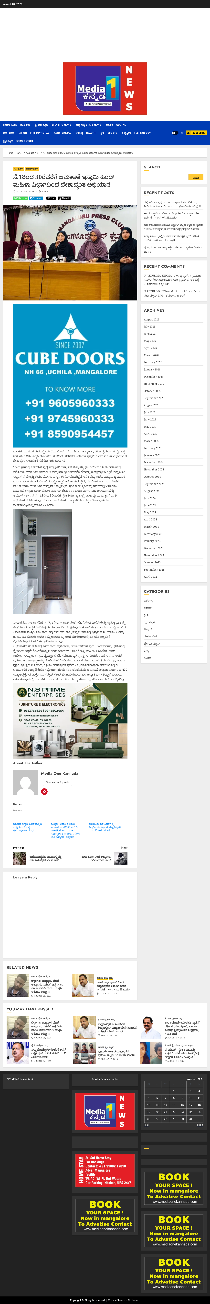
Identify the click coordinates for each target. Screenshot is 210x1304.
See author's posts (57, 782)
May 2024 (150, 512)
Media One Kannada (26, 191)
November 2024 (154, 469)
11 (199, 1098)
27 (157, 1119)
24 (190, 1112)
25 (199, 1112)
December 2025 (153, 376)
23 (182, 1112)
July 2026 (149, 326)
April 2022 (150, 576)
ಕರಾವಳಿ (34, 976)
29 (173, 1119)
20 (157, 1112)
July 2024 (149, 498)
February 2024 (153, 534)
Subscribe (198, 133)
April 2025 (150, 434)
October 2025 (152, 391)
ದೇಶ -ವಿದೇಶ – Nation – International (26, 133)
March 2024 (151, 526)
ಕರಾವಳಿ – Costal (116, 125)
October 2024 (152, 476)
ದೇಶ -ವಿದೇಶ (150, 636)
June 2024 (150, 505)
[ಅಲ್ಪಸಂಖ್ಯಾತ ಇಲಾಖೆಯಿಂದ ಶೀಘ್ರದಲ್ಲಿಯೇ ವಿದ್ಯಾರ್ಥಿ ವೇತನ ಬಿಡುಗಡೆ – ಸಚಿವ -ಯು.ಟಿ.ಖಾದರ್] (83, 985)
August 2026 (151, 319)
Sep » (200, 1125)
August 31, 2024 (50, 191)
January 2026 (152, 369)
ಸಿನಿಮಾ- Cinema (62, 133)
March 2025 (151, 441)
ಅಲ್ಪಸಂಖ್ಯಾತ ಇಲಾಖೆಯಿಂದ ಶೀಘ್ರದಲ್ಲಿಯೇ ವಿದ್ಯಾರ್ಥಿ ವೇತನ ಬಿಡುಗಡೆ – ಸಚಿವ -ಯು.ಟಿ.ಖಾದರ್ (113, 985)
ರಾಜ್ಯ (111, 978)
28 (165, 1119)
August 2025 (151, 405)
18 (199, 1105)
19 (148, 1112)
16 (182, 1105)
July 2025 (149, 412)
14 (165, 1105)
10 (190, 1098)
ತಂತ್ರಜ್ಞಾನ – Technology (136, 133)
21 (165, 1112)
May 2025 (150, 426)
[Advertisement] (105, 36)
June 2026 (150, 334)
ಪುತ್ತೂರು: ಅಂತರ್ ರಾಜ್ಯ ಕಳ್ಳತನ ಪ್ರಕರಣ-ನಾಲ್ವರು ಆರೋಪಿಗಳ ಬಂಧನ (116, 1053)
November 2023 (154, 555)
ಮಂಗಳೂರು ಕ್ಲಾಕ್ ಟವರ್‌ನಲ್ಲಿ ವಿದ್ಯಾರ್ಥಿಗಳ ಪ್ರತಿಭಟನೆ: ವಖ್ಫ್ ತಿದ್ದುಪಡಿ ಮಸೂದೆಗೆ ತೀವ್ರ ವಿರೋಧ (105, 827)
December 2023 (153, 548)
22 (173, 1112)
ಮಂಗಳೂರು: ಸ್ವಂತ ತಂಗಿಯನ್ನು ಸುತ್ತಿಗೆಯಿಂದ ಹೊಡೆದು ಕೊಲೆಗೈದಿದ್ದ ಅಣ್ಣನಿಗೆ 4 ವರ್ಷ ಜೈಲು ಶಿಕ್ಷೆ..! (182, 1053)
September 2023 (154, 569)
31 (190, 1119)
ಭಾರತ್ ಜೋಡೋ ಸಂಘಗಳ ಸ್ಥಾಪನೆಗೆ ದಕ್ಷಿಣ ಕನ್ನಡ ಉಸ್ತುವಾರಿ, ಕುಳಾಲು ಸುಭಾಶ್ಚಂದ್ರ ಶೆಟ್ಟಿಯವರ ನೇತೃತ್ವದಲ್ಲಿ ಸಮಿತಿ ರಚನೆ (182, 1028)
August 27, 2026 (42, 1061)
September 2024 (154, 484)
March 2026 (151, 355)
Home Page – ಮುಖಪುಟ (16, 125)
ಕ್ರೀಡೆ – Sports (108, 133)
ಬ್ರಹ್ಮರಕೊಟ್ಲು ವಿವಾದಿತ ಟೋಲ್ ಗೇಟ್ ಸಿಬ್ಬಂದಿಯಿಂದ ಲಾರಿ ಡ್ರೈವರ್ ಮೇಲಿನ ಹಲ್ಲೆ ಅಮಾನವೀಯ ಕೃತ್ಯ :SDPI (173, 280)
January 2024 (152, 541)
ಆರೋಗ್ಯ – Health (85, 133)
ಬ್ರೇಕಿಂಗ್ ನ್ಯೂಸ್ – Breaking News (53, 125)
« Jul (146, 1125)
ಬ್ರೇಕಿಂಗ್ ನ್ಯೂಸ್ (32, 168)
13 (157, 1105)
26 (148, 1119)
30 (182, 1119)
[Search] (182, 133)
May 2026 (150, 341)
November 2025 (154, 384)
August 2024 (151, 491)
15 (173, 1105)
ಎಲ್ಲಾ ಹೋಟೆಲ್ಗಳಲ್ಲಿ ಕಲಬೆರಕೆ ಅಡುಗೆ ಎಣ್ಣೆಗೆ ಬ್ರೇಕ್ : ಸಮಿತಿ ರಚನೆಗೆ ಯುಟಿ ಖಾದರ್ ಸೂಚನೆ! (48, 1053)
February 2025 (153, 448)
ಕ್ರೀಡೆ (146, 615)
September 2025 (154, 398)
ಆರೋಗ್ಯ (148, 600)
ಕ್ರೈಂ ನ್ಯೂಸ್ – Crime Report (18, 141)
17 (190, 1105)
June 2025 (150, 419)
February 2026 (153, 362)
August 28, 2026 (43, 996)
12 (148, 1105)
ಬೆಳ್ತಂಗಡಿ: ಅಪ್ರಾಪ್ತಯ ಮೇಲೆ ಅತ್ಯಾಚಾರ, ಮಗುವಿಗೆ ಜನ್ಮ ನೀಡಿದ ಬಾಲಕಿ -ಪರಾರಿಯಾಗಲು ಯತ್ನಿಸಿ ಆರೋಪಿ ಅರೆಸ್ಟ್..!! (47, 986)
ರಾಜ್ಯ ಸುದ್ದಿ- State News (88, 125)
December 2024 (153, 462)
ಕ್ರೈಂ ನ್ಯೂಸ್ (18, 168)
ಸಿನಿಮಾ (147, 658)
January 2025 (152, 455)
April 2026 (150, 348)
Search (152, 167)
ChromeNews (115, 1300)
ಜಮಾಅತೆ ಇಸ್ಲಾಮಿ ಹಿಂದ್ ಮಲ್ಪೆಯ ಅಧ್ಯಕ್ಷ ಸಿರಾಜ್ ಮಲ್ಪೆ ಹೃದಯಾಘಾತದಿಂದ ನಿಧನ (27, 827)
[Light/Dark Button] (175, 133)
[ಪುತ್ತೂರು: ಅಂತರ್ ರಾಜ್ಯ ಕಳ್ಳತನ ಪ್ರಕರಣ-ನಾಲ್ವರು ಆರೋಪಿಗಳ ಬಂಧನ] (84, 1053)
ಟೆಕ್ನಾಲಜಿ (148, 629)
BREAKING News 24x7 (20, 1079)
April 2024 (150, 519)
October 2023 (152, 562)
